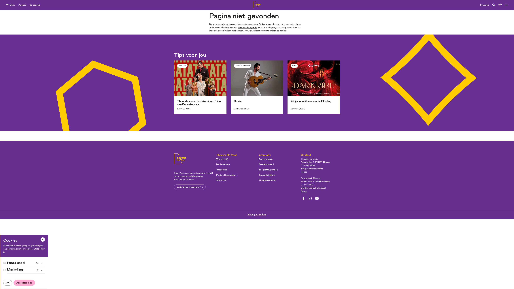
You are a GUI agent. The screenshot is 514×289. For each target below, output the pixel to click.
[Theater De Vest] (257, 5)
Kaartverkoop (266, 159)
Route (304, 172)
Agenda (22, 5)
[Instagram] (310, 198)
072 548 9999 (308, 165)
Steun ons (221, 180)
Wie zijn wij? (222, 159)
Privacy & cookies (257, 215)
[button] (10, 5)
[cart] (500, 5)
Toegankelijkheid (267, 175)
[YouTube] (316, 198)
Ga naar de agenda (247, 27)
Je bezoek (35, 5)
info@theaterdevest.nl (312, 169)
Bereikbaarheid (266, 164)
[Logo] (180, 159)
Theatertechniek (267, 180)
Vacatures (221, 170)
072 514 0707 (307, 185)
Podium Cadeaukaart (226, 175)
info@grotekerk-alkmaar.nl (313, 188)
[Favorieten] (506, 5)
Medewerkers (223, 164)
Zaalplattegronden (268, 170)
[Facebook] (303, 198)
